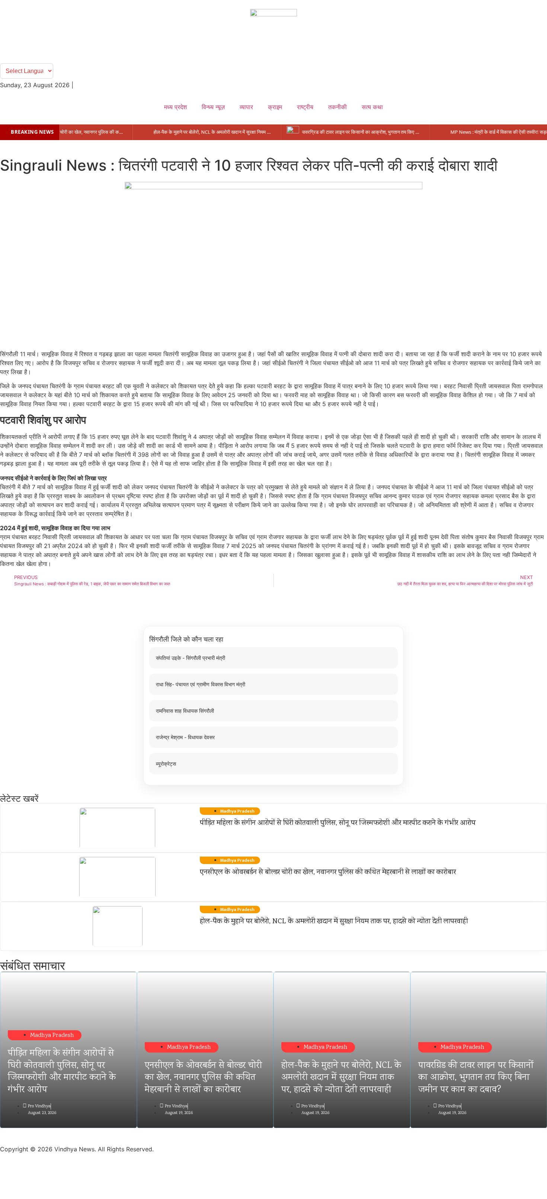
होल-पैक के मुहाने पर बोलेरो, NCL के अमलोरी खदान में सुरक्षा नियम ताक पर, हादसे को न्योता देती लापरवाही (334, 921)
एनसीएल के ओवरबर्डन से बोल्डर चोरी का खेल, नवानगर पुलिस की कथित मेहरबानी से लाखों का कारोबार (328, 872)
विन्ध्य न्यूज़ (213, 107)
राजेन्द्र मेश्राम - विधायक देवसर (185, 737)
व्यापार (246, 107)
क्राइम (275, 107)
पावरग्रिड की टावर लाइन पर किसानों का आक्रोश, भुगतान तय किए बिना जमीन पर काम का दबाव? (476, 1078)
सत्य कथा (372, 107)
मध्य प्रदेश (175, 107)
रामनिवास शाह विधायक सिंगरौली (185, 711)
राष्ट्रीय (305, 107)
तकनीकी (337, 107)
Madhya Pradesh (52, 1035)
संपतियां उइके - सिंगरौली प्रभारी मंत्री (190, 658)
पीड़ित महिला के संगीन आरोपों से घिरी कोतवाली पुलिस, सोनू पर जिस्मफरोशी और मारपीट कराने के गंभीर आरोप (338, 823)
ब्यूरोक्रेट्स (166, 763)
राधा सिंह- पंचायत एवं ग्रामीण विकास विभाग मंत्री (200, 684)
